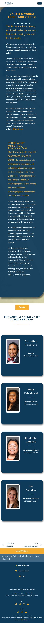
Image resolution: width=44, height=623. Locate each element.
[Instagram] (24, 604)
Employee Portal (17, 593)
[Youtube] (27, 604)
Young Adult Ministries (16, 144)
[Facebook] (16, 604)
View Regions (25, 620)
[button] (22, 144)
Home (13, 593)
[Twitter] (20, 604)
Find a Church (30, 593)
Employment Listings (23, 593)
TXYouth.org (18, 129)
